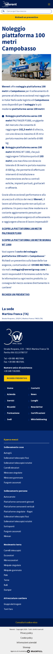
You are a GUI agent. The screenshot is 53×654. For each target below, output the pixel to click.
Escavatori (9, 555)
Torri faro (8, 609)
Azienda (11, 394)
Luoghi (34, 400)
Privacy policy (26, 633)
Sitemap (26, 647)
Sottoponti (9, 526)
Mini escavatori (11, 560)
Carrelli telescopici (12, 550)
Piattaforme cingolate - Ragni (18, 511)
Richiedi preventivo (17, 378)
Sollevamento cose (14, 447)
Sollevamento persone (15, 490)
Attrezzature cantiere (15, 598)
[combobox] (26, 11)
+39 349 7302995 (12, 371)
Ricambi (11, 406)
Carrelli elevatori (11, 467)
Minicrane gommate (13, 477)
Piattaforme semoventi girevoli (19, 501)
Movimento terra (12, 544)
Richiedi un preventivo (26, 17)
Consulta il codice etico (26, 622)
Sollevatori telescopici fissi (16, 457)
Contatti (35, 388)
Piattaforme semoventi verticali (19, 506)
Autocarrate (9, 496)
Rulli (6, 585)
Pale (6, 575)
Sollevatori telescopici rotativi (18, 462)
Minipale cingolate (12, 565)
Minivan (7, 536)
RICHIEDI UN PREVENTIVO (16, 294)
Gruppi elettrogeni (12, 604)
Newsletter (37, 406)
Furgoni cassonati (12, 482)
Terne (6, 580)
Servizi (10, 400)
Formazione (13, 413)
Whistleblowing (39, 419)
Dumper (7, 589)
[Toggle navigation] (49, 4)
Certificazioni (38, 413)
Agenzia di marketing (19, 651)
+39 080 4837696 (16, 358)
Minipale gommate (13, 570)
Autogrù (8, 452)
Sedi (9, 419)
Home (10, 388)
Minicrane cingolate (13, 472)
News (34, 394)
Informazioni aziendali (27, 642)
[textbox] (29, 11)
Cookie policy (26, 637)
